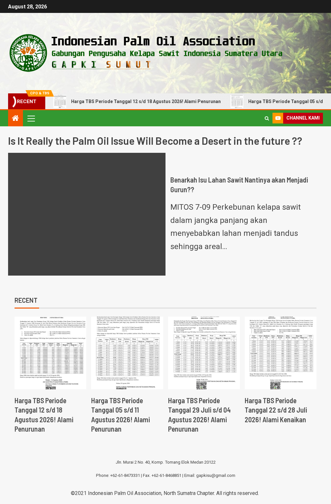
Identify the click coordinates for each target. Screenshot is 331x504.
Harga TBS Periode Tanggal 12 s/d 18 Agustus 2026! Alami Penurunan (146, 101)
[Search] (267, 118)
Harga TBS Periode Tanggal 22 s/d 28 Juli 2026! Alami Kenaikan (276, 410)
